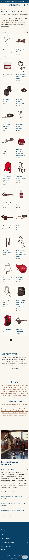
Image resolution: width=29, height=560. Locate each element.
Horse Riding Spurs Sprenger (9, 393)
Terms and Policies (14, 558)
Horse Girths (22, 407)
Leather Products (6, 404)
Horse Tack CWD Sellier (8, 385)
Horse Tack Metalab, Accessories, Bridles (14, 391)
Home (2, 9)
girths (7, 22)
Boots (16, 14)
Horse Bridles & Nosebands (20, 404)
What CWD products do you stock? (10, 492)
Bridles (8, 14)
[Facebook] (2, 550)
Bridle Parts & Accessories (10, 407)
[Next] (21, 339)
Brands (5, 9)
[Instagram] (4, 550)
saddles (21, 20)
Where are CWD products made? (10, 515)
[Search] (4, 5)
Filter (4, 32)
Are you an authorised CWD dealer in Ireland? (11, 497)
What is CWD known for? (8, 469)
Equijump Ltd (16, 554)
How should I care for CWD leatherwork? (12, 510)
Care (20, 14)
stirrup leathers (14, 22)
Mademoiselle (25, 14)
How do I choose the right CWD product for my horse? (13, 504)
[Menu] (1, 5)
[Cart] (27, 5)
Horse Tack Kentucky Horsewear (16, 389)
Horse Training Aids (20, 415)
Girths (13, 14)
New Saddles (3, 14)
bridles (3, 22)
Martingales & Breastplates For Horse (12, 409)
